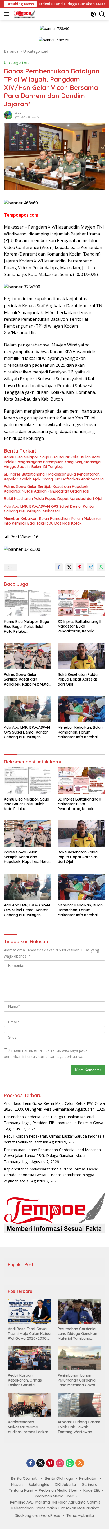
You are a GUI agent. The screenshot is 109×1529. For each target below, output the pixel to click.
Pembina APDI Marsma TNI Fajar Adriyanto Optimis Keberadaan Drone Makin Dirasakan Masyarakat (55, 1505)
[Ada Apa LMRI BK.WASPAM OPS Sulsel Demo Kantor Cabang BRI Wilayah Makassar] (27, 709)
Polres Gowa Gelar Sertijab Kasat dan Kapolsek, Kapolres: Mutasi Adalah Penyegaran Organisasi (46, 489)
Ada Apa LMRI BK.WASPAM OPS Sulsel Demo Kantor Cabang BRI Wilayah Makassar (49, 508)
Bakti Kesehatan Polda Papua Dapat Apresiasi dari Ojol (53, 498)
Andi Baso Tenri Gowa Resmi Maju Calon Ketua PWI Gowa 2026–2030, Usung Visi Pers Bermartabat (29, 1333)
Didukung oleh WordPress (37, 1515)
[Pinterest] (50, 1463)
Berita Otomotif (25, 1478)
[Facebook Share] (59, 567)
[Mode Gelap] (93, 14)
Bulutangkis (39, 1484)
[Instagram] (60, 1463)
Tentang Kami (21, 1490)
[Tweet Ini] (69, 567)
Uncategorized (17, 62)
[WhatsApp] (70, 1463)
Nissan (17, 1484)
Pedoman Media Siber (58, 1490)
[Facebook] (30, 1463)
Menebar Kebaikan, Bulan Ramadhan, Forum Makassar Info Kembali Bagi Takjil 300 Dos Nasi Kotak (52, 521)
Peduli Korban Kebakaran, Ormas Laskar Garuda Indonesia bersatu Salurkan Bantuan (25, 1380)
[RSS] (79, 1463)
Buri (18, 113)
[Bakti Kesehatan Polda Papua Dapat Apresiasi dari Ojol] (81, 656)
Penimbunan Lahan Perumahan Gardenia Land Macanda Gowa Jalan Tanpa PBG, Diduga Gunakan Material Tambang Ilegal (52, 1155)
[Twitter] (40, 1463)
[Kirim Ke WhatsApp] (101, 567)
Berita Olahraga (59, 1478)
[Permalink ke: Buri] (8, 114)
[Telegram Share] (90, 567)
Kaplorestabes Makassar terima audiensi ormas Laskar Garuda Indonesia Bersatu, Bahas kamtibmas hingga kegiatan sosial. (51, 1174)
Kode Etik (91, 1490)
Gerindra (89, 1484)
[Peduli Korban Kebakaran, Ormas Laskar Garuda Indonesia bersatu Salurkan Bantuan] (29, 1358)
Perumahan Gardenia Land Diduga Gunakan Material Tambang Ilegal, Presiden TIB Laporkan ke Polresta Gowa (53, 1122)
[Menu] (7, 14)
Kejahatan (88, 1478)
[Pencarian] (102, 14)
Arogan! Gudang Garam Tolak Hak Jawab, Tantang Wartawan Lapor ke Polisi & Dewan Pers (79, 1427)
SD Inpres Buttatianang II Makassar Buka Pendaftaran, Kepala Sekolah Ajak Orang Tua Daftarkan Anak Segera (54, 476)
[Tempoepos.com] (23, 14)
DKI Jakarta (65, 1484)
